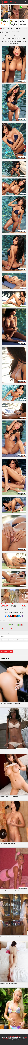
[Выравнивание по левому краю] (12, 640)
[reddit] (15, 616)
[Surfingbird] (19, 616)
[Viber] (22, 616)
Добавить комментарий (6, 651)
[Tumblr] (20, 616)
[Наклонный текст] (5, 640)
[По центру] (15, 640)
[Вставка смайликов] (20, 640)
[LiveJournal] (17, 616)
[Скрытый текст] (25, 640)
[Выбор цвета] (22, 640)
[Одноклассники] (7, 616)
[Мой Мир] (9, 616)
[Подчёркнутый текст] (7, 640)
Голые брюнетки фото (11, 620)
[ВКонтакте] (5, 616)
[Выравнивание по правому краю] (17, 640)
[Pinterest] (11, 616)
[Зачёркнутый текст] (9, 640)
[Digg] (13, 616)
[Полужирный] (2, 640)
